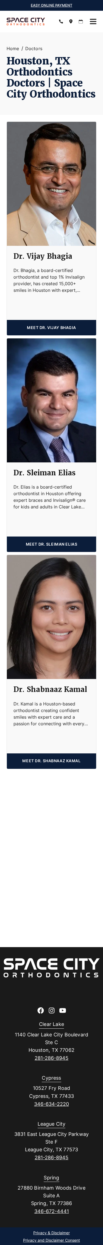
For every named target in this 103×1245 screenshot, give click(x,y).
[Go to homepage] (29, 21)
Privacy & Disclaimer (51, 1233)
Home (13, 48)
